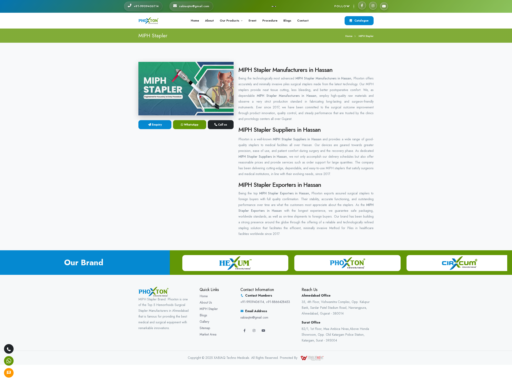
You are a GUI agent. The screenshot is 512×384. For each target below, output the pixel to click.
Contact (303, 20)
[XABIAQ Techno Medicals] (148, 20)
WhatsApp (190, 125)
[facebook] (362, 6)
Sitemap (205, 328)
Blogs (287, 20)
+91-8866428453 (278, 302)
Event (252, 20)
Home (195, 20)
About (209, 20)
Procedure (269, 20)
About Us (206, 302)
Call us (222, 125)
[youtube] (384, 5)
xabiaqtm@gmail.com (254, 317)
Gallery (204, 321)
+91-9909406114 (252, 302)
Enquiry (156, 125)
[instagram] (373, 6)
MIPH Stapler (209, 309)
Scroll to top (9, 193)
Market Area (208, 334)
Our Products (229, 20)
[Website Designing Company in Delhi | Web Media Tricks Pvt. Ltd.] (312, 357)
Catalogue (361, 21)
